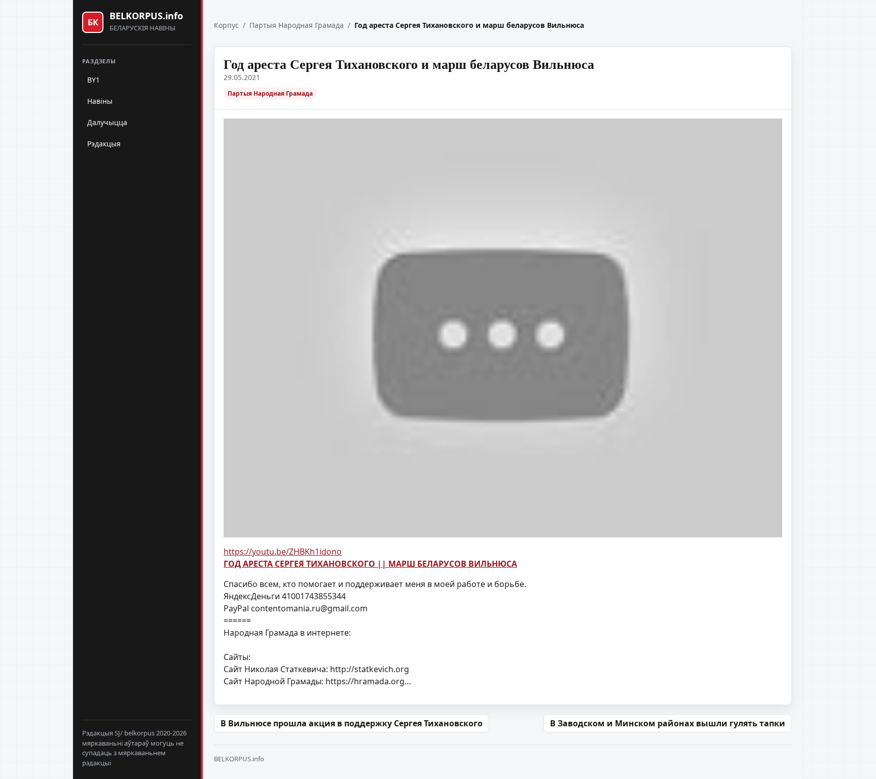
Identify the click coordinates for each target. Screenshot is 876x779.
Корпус (226, 25)
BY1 (93, 80)
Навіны (100, 101)
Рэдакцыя (104, 143)
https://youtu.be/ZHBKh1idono (283, 551)
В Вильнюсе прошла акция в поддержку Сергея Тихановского (352, 723)
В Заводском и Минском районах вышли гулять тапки (667, 723)
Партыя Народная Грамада (296, 25)
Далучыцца (107, 122)
